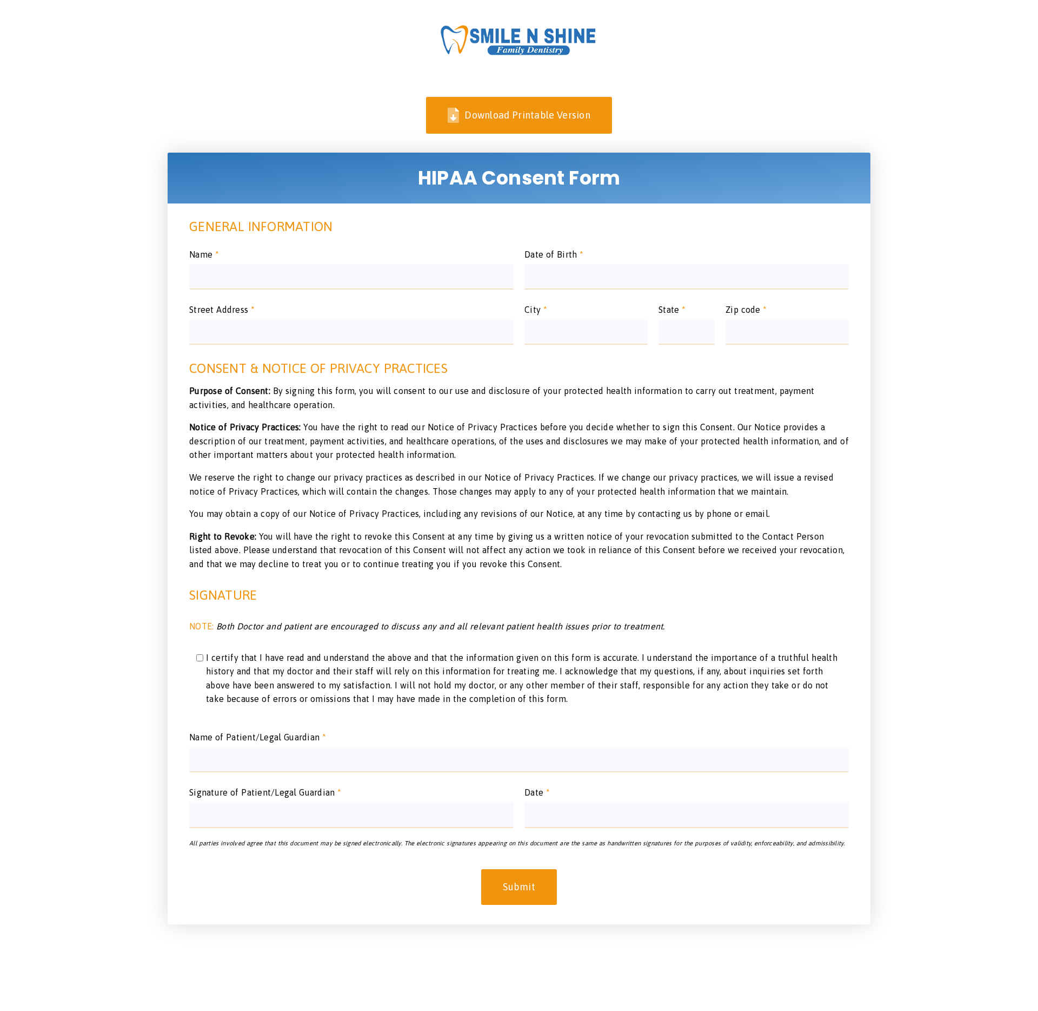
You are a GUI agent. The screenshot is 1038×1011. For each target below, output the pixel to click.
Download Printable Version (527, 115)
